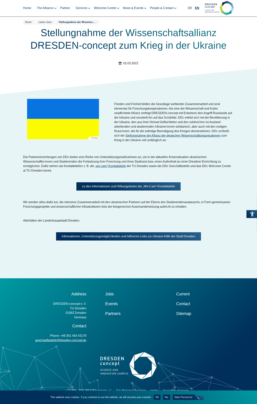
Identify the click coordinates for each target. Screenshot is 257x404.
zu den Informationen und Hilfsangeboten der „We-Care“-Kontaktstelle (128, 186)
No (166, 397)
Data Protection (183, 397)
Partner (65, 8)
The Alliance (45, 8)
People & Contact (161, 8)
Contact (183, 303)
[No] (198, 398)
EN (197, 8)
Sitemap (183, 313)
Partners (113, 313)
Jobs (109, 294)
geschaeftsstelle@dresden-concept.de (60, 340)
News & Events (133, 8)
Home (27, 8)
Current (183, 294)
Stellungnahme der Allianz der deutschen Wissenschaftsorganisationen (173, 135)
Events (111, 303)
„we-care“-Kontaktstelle (110, 166)
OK (157, 397)
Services (81, 8)
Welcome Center (105, 8)
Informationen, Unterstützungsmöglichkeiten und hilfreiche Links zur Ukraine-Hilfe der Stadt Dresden (128, 236)
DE (190, 8)
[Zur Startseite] (219, 8)
